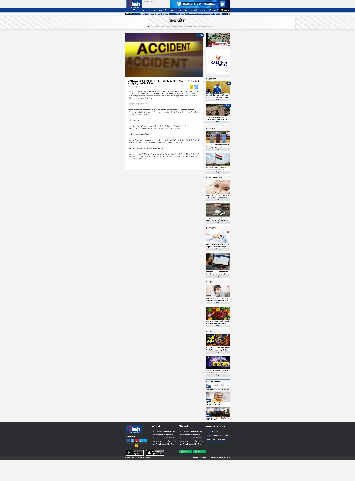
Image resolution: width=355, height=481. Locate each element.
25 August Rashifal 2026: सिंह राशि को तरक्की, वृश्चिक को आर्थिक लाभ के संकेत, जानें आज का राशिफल (217, 372)
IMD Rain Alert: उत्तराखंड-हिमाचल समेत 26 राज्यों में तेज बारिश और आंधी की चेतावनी (164, 441)
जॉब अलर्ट (194, 10)
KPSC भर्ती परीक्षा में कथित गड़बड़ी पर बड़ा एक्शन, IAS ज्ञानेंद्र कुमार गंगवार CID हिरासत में (164, 432)
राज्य (160, 10)
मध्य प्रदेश (149, 27)
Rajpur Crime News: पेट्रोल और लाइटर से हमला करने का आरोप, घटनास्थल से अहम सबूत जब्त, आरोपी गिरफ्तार (164, 438)
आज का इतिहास (221, 440)
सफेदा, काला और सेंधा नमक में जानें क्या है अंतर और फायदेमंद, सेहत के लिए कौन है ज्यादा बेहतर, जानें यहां (218, 219)
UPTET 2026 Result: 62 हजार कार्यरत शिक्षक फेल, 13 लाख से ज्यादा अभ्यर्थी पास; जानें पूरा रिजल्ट (218, 273)
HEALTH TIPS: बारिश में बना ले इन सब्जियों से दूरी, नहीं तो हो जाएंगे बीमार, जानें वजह (217, 322)
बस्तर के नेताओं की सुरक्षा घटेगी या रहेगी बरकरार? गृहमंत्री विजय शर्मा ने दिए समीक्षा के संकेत (164, 444)
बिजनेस (208, 440)
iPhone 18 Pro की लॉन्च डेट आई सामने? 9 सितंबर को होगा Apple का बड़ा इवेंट (217, 146)
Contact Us (196, 458)
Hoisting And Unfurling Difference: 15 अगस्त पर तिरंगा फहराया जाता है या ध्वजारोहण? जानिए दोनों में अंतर (217, 169)
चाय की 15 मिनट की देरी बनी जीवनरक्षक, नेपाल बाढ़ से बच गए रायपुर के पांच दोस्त (163, 435)
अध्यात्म (172, 10)
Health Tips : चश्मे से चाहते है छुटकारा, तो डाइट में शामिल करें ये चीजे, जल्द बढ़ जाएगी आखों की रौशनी (217, 196)
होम (142, 27)
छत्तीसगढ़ (200, 451)
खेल (166, 10)
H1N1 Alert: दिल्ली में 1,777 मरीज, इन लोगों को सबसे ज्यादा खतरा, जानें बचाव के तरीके (217, 299)
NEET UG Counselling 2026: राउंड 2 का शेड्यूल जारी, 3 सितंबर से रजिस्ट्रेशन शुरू (217, 246)
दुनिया (154, 10)
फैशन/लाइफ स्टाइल (215, 178)
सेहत (186, 10)
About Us (205, 458)
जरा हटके (202, 10)
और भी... (218, 100)
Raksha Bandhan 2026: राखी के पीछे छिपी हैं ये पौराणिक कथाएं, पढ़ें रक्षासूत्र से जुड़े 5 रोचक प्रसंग (218, 349)
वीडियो (216, 10)
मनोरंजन (180, 10)
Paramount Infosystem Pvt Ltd (220, 458)
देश (149, 10)
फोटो (209, 10)
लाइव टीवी (226, 10)
